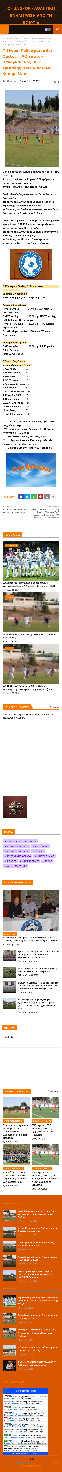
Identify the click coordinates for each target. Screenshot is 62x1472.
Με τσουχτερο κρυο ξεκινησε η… (21, 1408)
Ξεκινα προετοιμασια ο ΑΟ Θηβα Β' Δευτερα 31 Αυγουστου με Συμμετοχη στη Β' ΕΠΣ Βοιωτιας (16, 1131)
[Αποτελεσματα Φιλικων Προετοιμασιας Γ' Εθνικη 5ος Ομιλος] (9, 1261)
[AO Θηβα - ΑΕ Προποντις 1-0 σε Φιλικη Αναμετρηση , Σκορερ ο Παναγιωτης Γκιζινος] (9, 1215)
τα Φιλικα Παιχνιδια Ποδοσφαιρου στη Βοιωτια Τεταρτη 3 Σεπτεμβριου (37, 970)
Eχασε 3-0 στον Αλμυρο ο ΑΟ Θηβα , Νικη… (24, 1419)
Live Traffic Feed (26, 1390)
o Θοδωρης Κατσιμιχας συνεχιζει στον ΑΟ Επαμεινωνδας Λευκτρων (37, 1363)
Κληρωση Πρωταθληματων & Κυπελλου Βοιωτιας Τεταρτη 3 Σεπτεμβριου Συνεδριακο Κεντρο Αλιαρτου (30, 939)
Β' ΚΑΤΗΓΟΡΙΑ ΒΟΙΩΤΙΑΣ (18, 851)
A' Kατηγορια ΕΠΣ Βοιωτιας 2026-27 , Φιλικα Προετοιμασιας (36, 1244)
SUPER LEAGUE (14, 841)
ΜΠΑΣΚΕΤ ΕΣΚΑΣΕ (31, 861)
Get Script (16, 1453)
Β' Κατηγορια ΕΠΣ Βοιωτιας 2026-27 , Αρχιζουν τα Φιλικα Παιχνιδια (42, 1130)
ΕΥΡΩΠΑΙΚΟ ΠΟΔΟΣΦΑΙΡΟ (19, 856)
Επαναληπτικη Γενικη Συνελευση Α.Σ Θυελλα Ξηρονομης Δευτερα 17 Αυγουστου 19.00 (15, 1177)
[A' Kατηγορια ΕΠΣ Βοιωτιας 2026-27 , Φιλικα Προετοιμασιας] (9, 1246)
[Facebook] (21, 496)
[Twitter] (27, 496)
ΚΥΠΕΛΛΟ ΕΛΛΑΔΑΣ (45, 856)
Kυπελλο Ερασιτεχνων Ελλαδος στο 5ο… (24, 1414)
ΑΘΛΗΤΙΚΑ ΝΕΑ (42, 846)
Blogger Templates (26, 1462)
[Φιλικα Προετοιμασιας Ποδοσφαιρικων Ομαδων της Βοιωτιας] (9, 1232)
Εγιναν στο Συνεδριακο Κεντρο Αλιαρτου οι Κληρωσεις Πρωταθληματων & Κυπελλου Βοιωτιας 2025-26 (38, 954)
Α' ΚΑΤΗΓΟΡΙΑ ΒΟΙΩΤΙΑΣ (18, 846)
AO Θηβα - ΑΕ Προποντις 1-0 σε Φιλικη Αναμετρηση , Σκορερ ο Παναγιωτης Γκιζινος (27, 688)
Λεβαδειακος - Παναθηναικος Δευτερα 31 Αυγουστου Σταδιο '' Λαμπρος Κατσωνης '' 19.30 (29, 584)
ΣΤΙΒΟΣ (48, 861)
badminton (32, 841)
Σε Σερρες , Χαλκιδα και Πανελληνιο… (24, 1436)
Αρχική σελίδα (10, 38)
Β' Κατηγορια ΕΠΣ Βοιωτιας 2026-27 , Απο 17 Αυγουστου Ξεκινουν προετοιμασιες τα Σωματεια (45, 1178)
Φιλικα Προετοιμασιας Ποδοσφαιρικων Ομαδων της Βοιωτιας (37, 1229)
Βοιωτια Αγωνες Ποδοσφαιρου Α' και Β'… (23, 1403)
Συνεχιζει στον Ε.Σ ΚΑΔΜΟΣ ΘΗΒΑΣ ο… (24, 1425)
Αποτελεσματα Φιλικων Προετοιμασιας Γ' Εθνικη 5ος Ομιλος (29, 636)
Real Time (25, 1453)
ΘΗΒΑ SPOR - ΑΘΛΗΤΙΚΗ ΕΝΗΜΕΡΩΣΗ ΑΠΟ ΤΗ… (22, 1449)
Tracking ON (34, 1453)
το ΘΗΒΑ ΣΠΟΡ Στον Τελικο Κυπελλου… (24, 1431)
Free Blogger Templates (40, 1464)
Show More (53, 1091)
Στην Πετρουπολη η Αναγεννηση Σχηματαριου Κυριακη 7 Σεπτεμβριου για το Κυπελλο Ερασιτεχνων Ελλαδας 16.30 (36, 1004)
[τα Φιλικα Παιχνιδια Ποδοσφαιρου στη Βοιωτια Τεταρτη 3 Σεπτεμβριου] (9, 972)
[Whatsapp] (34, 496)
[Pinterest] (40, 496)
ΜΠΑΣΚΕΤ (11, 861)
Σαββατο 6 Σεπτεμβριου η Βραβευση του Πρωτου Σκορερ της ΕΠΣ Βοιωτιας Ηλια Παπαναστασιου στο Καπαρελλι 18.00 (38, 985)
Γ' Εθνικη (39, 851)
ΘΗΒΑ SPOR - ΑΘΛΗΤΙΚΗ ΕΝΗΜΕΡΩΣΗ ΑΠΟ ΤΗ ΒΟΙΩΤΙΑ (31, 15)
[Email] (47, 496)
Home (31, 1458)
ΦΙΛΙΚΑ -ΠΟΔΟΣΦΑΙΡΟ (17, 866)
